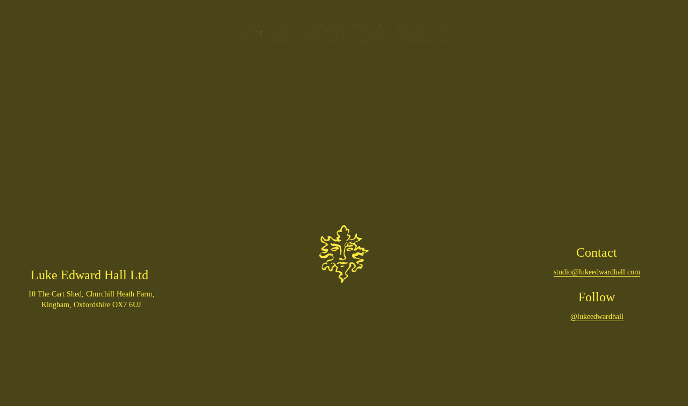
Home (37, 34)
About (79, 34)
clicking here (170, 162)
